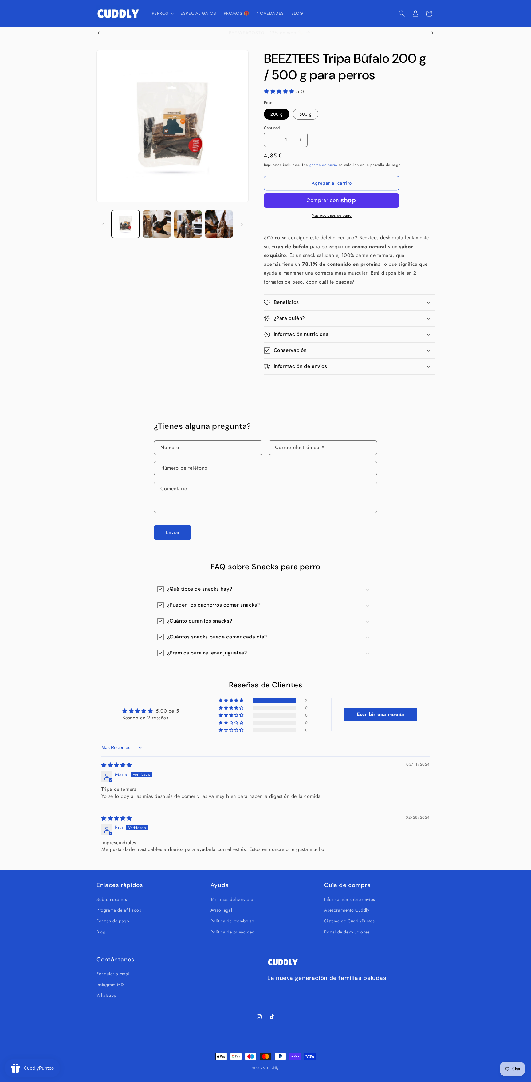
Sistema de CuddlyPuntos (349, 921)
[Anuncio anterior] (98, 33)
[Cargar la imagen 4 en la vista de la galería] (219, 224)
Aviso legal (221, 910)
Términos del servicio (232, 899)
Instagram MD (110, 984)
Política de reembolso (232, 921)
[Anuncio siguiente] (432, 33)
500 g (305, 114)
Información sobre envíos (349, 899)
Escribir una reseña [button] (380, 714)
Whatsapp (106, 995)
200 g (276, 114)
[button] (162, 13)
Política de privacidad (232, 932)
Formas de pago (112, 921)
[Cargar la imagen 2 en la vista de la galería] (157, 224)
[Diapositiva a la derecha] (242, 224)
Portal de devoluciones (347, 932)
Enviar (173, 532)
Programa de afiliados (118, 910)
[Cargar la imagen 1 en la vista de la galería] (126, 224)
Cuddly (273, 1067)
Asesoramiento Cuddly (346, 910)
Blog (100, 932)
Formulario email (113, 974)
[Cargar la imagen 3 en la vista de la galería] (188, 224)
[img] (116, 765)
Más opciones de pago (332, 215)
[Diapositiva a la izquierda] (103, 224)
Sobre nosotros (111, 899)
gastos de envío (323, 165)
